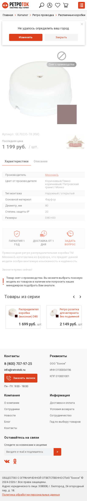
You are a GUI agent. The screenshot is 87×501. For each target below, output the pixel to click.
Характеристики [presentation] (17, 161)
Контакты (10, 428)
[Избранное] (57, 5)
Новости (10, 415)
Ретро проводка (43, 15)
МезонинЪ (52, 174)
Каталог (23, 15)
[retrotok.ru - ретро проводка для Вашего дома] (15, 5)
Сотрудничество (61, 415)
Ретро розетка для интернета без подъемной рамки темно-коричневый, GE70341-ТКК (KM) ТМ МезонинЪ (69, 313)
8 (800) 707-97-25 (18, 364)
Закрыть (61, 37)
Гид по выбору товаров (65, 421)
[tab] (16, 162)
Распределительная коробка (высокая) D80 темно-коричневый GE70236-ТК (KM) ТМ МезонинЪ (28, 313)
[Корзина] (65, 5)
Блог (7, 421)
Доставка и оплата (62, 402)
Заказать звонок (24, 378)
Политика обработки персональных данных (31, 494)
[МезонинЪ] (75, 141)
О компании (11, 402)
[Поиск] (41, 5)
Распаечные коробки (71, 15)
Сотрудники (12, 409)
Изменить (26, 37)
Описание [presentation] (41, 161)
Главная (8, 15)
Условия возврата (62, 409)
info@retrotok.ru (14, 369)
